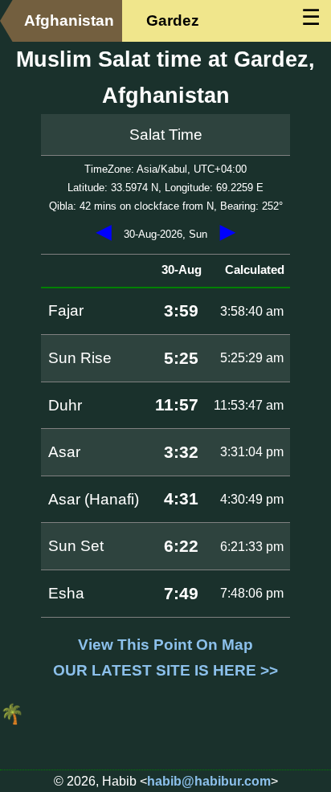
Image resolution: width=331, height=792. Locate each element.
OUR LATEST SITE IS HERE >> (165, 670)
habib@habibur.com (209, 781)
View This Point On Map (165, 644)
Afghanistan (69, 20)
